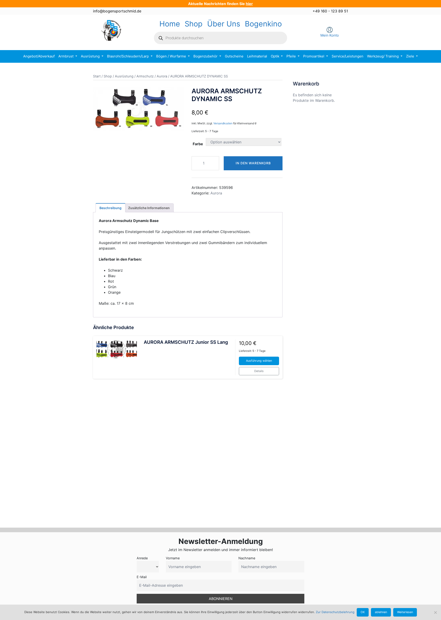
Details (259, 371)
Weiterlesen (405, 612)
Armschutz (145, 76)
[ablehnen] (435, 612)
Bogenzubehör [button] (205, 56)
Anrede (142, 558)
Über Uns (223, 23)
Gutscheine (234, 56)
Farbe (198, 144)
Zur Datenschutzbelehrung (335, 612)
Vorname (173, 558)
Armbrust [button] (66, 56)
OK (363, 612)
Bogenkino (263, 23)
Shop (194, 23)
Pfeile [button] (291, 56)
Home (169, 23)
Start (97, 76)
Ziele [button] (410, 56)
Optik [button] (275, 56)
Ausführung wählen (259, 360)
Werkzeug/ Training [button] (383, 56)
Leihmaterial (257, 56)
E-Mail (142, 577)
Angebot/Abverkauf (39, 56)
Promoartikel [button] (314, 56)
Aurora (162, 76)
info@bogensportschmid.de (117, 11)
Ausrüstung (124, 76)
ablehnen (381, 612)
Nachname (246, 558)
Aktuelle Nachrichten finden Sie (220, 3)
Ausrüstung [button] (91, 56)
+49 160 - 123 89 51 (330, 11)
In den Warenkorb (253, 163)
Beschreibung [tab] (110, 208)
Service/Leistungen (347, 56)
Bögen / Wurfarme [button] (171, 56)
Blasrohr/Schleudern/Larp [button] (128, 56)
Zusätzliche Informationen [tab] (149, 208)
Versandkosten (222, 123)
